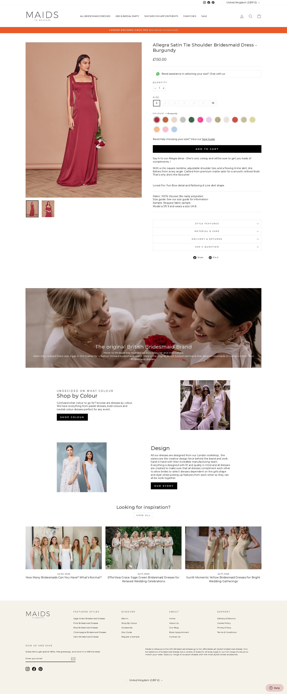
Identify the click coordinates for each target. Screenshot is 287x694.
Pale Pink (226, 119)
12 (184, 103)
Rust (235, 119)
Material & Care (207, 231)
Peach (156, 129)
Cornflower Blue (174, 129)
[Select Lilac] (209, 124)
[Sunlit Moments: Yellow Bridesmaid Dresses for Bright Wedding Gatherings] (223, 547)
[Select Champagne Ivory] (174, 124)
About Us (174, 623)
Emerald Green (191, 119)
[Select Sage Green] (244, 124)
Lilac (209, 119)
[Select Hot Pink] (200, 124)
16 (203, 103)
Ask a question (207, 247)
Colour (165, 113)
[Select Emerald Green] (192, 124)
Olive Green (217, 119)
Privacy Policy (224, 627)
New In (124, 618)
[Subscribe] (73, 659)
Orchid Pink (165, 129)
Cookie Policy (224, 623)
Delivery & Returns (207, 239)
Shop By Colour (129, 623)
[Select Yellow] (252, 124)
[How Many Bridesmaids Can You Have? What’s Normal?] (64, 547)
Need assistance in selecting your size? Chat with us (193, 73)
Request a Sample (130, 636)
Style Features (207, 223)
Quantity (160, 82)
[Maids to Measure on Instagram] (28, 669)
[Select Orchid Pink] (165, 133)
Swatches (189, 16)
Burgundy (156, 119)
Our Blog (174, 627)
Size (156, 97)
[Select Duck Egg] (183, 124)
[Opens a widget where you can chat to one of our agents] (274, 688)
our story (164, 486)
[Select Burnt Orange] (165, 124)
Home (172, 618)
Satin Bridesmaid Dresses (85, 636)
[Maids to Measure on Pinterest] (41, 669)
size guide (183, 199)
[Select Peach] (157, 133)
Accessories (127, 627)
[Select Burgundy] (157, 124)
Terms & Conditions (227, 632)
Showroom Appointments (161, 16)
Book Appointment (179, 632)
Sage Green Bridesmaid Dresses (89, 618)
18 (213, 103)
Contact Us (175, 636)
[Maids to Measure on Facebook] (34, 669)
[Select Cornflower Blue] (174, 133)
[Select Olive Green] (218, 124)
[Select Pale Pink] (226, 124)
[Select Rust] (235, 124)
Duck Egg (183, 119)
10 (174, 103)
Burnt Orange (165, 119)
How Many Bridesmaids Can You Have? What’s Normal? (64, 577)
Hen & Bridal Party (127, 16)
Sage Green (243, 119)
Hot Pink (200, 119)
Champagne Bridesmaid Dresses (89, 632)
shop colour (72, 417)
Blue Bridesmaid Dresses (85, 627)
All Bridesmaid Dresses (95, 16)
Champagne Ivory (174, 119)
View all (143, 515)
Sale (204, 16)
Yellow (252, 119)
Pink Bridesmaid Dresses (85, 623)
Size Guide (208, 139)
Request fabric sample (177, 202)
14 (193, 103)
